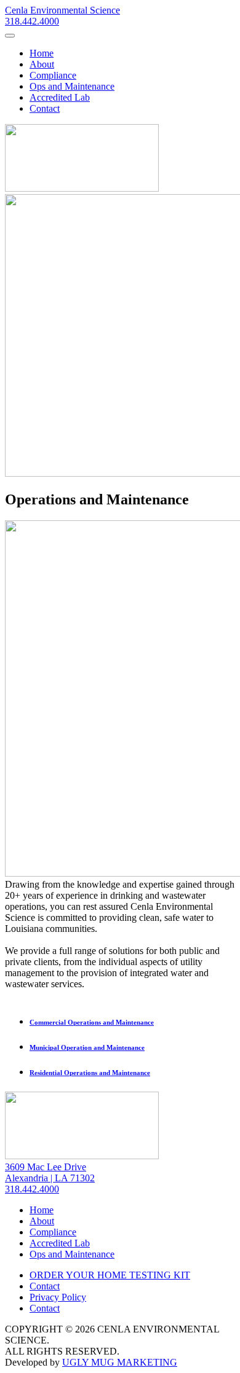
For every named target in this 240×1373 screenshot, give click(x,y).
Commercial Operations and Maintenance (92, 1022)
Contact (45, 108)
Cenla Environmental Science (62, 10)
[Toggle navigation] (10, 35)
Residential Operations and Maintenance (90, 1072)
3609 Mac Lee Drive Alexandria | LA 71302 (50, 1172)
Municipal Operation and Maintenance (87, 1047)
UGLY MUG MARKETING (119, 1362)
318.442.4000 (32, 21)
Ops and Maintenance (72, 86)
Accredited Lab (60, 97)
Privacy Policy (58, 1297)
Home (42, 53)
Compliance (53, 75)
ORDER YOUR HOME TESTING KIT (110, 1275)
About (42, 64)
